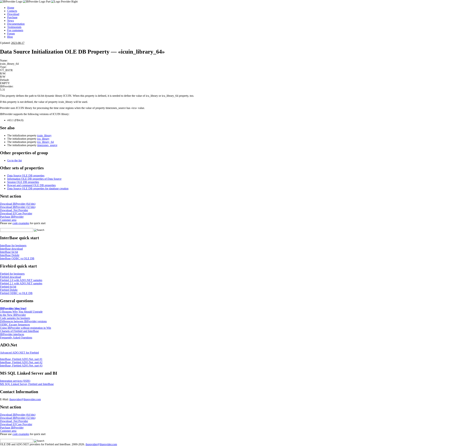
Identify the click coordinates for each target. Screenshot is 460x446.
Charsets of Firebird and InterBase (19, 331)
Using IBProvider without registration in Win (25, 327)
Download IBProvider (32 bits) (17, 207)
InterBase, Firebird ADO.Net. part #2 (21, 362)
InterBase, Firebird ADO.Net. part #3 (21, 365)
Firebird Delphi (8, 289)
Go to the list (14, 160)
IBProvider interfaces (12, 334)
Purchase (12, 17)
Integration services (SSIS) (15, 380)
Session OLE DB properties (23, 182)
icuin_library (44, 135)
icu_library (43, 138)
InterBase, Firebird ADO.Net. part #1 (21, 359)
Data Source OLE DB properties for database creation (37, 188)
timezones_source (47, 145)
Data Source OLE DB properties (25, 175)
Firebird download (10, 276)
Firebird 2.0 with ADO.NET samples (21, 280)
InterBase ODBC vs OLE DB (17, 258)
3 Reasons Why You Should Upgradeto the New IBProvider (21, 313)
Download (13, 14)
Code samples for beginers (15, 318)
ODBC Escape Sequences (15, 324)
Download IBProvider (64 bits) (17, 203)
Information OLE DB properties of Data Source (34, 178)
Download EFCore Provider (16, 213)
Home (10, 7)
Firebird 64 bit (8, 286)
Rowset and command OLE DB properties (31, 185)
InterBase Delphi (9, 255)
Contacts (12, 10)
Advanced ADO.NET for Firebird (19, 352)
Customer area (8, 219)
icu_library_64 (45, 141)
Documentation (16, 23)
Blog (10, 36)
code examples (20, 223)
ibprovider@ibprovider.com (25, 399)
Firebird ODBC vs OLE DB (16, 293)
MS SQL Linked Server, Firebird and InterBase (27, 384)
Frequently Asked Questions (16, 337)
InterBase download (11, 248)
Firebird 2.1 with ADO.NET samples (21, 283)
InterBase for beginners (13, 245)
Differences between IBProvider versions (23, 321)
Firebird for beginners (12, 273)
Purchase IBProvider (12, 216)
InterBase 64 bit (9, 251)
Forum (11, 33)
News (10, 20)
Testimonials (14, 27)
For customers (15, 30)
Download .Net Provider (14, 210)
